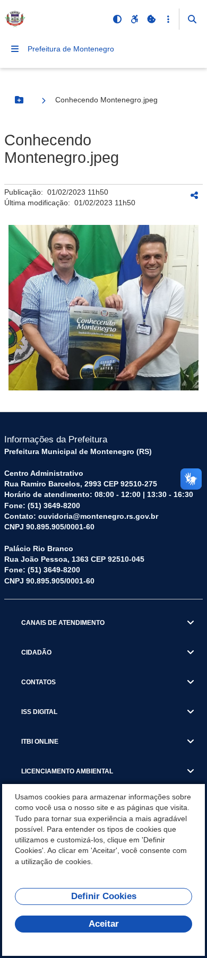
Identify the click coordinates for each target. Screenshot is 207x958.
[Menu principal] (14, 48)
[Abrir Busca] (192, 19)
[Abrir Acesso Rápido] (168, 19)
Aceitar (104, 924)
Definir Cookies (103, 896)
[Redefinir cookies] (151, 19)
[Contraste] (117, 19)
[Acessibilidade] (134, 19)
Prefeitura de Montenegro (71, 49)
